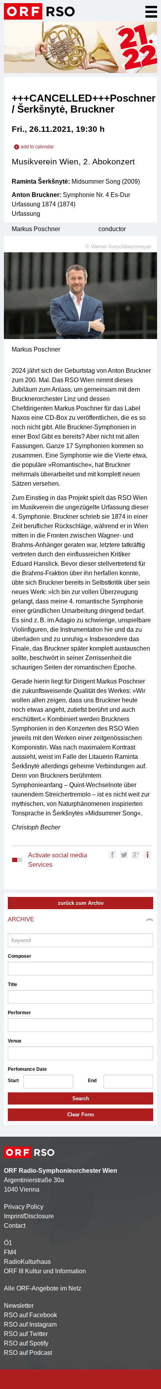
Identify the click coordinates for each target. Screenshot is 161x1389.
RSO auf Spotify (26, 1343)
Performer (19, 1012)
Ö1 (8, 1243)
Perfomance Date (27, 1069)
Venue (14, 1041)
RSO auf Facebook (30, 1315)
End (92, 1080)
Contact (14, 1225)
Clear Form (80, 1114)
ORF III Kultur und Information (45, 1271)
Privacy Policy (23, 1206)
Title (12, 984)
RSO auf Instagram (30, 1324)
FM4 (10, 1252)
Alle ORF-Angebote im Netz (42, 1288)
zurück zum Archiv (81, 903)
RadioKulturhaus (27, 1261)
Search (80, 1098)
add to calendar (37, 146)
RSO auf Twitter (26, 1334)
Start (13, 1080)
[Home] (39, 11)
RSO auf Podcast (28, 1352)
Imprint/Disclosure (29, 1216)
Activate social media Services (57, 860)
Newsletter (19, 1305)
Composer (19, 956)
